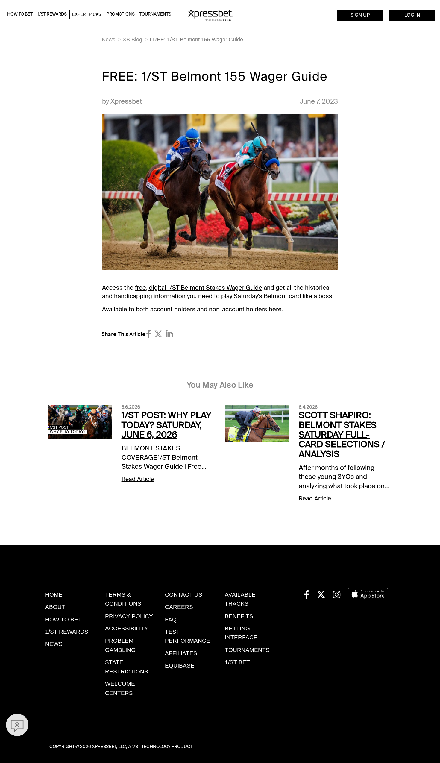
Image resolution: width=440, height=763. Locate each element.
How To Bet (20, 14)
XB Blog (132, 40)
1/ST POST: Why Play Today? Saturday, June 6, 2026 (166, 424)
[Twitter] (158, 334)
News (108, 40)
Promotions (121, 14)
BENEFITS (239, 616)
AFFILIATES (181, 653)
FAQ (171, 619)
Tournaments (155, 14)
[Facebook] (148, 334)
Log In (412, 15)
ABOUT (55, 607)
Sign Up (360, 15)
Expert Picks (86, 14)
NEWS (54, 644)
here (275, 309)
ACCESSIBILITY (126, 628)
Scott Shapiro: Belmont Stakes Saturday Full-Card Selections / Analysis (342, 434)
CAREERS (179, 607)
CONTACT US (183, 594)
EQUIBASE (180, 665)
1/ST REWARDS (66, 632)
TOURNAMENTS (247, 650)
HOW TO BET (63, 619)
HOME (54, 594)
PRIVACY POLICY (129, 616)
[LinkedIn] (169, 334)
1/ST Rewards (52, 14)
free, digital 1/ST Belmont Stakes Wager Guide (198, 288)
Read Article (138, 479)
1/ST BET (237, 662)
